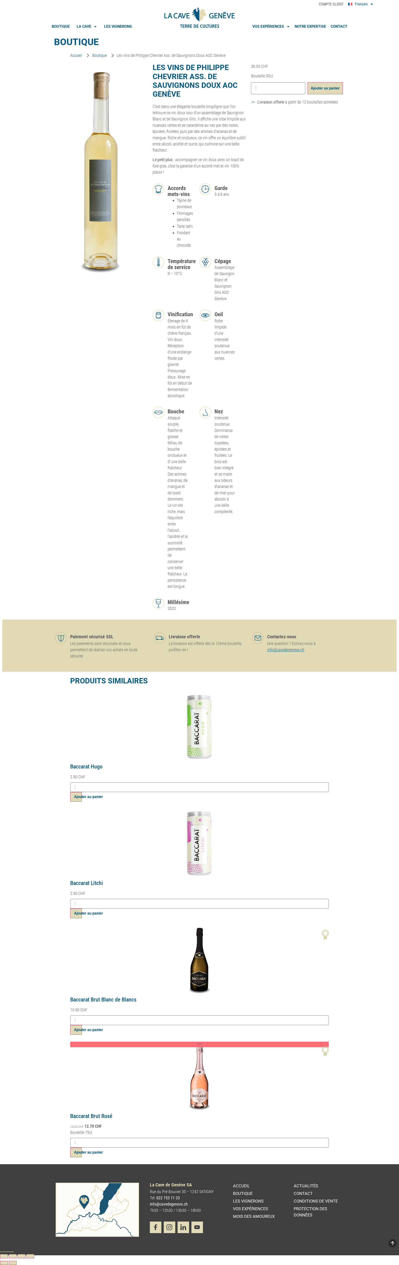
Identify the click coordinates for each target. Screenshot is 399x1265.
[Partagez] (21, 1256)
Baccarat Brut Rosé (91, 1116)
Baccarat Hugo (86, 766)
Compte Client (331, 4)
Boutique (61, 26)
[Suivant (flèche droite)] (13, 1263)
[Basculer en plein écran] (13, 1256)
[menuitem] (361, 5)
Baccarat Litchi (86, 883)
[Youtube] (197, 1227)
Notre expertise (310, 26)
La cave (84, 26)
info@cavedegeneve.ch (285, 649)
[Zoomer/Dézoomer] (4, 1256)
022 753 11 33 (168, 1197)
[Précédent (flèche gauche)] (4, 1263)
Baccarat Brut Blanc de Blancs (103, 999)
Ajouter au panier (325, 88)
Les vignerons (118, 26)
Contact (339, 26)
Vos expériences (268, 26)
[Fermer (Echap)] (30, 1256)
